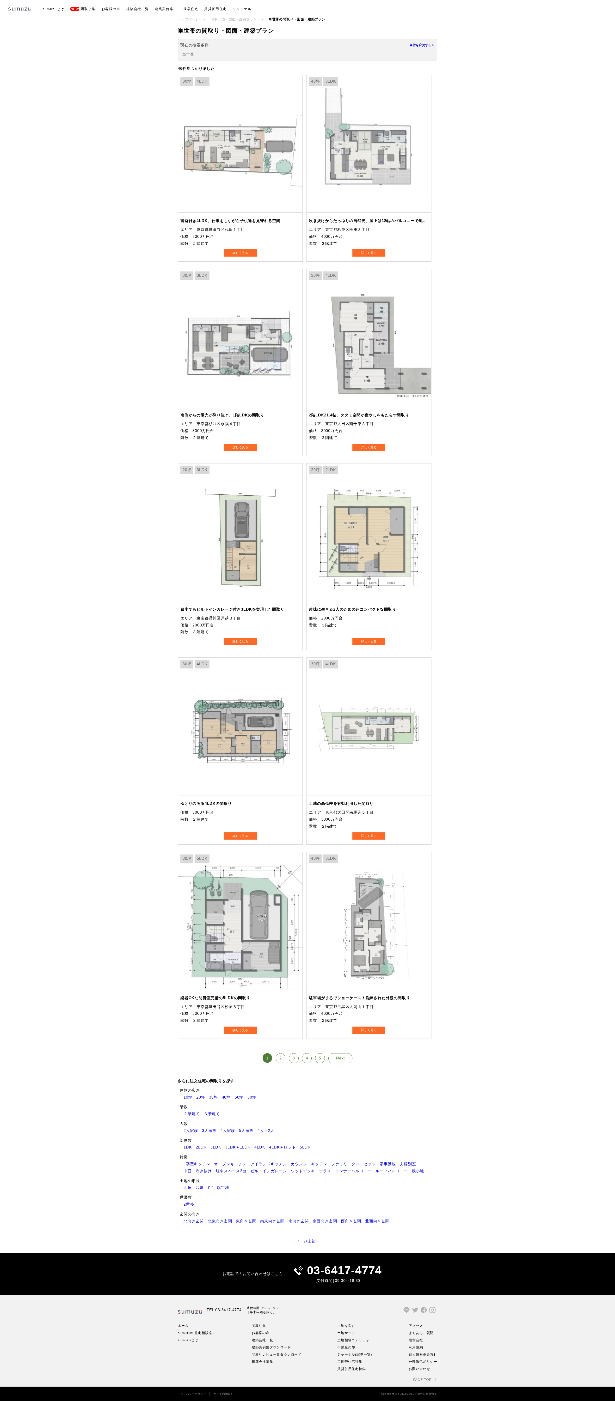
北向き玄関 (196, 1221)
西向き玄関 (353, 1221)
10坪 (190, 1097)
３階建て (214, 1114)
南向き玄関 (301, 1221)
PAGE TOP (422, 1380)
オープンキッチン (232, 1164)
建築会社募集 (262, 1362)
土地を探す (346, 1326)
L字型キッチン (199, 1164)
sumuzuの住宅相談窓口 (197, 1333)
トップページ (188, 19)
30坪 (215, 1097)
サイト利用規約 (224, 1393)
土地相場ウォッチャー (355, 1340)
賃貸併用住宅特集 (351, 1369)
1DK (190, 1147)
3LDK (217, 1147)
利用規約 (416, 1347)
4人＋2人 (268, 1131)
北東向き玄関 (222, 1221)
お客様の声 (111, 9)
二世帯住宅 (188, 9)
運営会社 (416, 1340)
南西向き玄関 (327, 1221)
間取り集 (83, 9)
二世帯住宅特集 (349, 1362)
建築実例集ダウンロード (271, 1347)
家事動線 (390, 1164)
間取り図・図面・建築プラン (234, 19)
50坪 (241, 1097)
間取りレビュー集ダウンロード (276, 1354)
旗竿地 (225, 1187)
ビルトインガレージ (271, 1171)
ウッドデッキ (305, 1171)
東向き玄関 (248, 1221)
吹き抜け (206, 1171)
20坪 (202, 1097)
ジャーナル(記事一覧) (354, 1354)
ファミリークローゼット (355, 1164)
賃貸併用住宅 (215, 9)
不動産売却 (346, 1347)
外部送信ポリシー (423, 1362)
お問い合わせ (419, 1369)
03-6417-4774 (344, 1270)
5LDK (307, 1147)
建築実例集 (164, 9)
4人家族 (230, 1131)
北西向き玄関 (379, 1221)
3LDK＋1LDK (239, 1147)
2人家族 (193, 1131)
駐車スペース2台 (233, 1171)
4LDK (261, 1147)
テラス (327, 1171)
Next (340, 1058)
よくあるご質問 (421, 1333)
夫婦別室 (410, 1164)
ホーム (183, 1326)
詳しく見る (240, 253)
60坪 (253, 1097)
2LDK (203, 1147)
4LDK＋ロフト (284, 1147)
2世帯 (191, 1204)
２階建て (194, 1114)
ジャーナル (242, 9)
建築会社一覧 (137, 9)
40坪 (228, 1097)
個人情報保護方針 (423, 1354)
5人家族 (248, 1131)
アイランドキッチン (271, 1164)
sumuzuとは (53, 9)
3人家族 (211, 1131)
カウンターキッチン (311, 1164)
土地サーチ (346, 1333)
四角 (190, 1187)
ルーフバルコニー (393, 1171)
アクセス (416, 1326)
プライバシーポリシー (192, 1393)
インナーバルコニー (355, 1171)
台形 (202, 1187)
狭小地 (420, 1171)
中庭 (190, 1171)
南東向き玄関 (274, 1221)
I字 (212, 1187)
